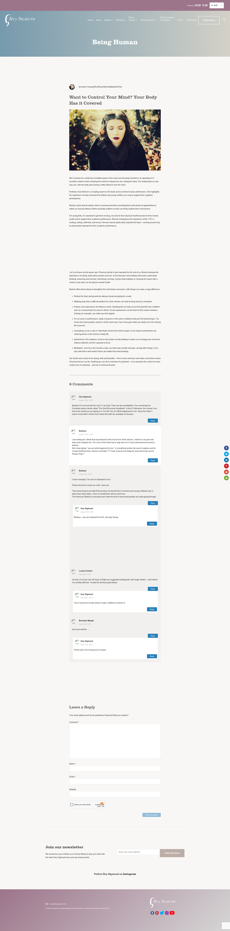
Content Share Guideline (91, 908)
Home (90, 20)
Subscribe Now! (172, 853)
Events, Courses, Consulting (167, 18)
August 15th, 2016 (86, 400)
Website (72, 789)
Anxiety (107, 20)
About (98, 20)
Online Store (209, 20)
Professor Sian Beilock (79, 192)
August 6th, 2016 (85, 474)
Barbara (82, 431)
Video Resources (147, 20)
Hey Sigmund (85, 397)
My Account (192, 20)
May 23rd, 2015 (85, 624)
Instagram (129, 874)
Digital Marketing (66, 908)
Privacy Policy (105, 908)
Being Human (132, 18)
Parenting (119, 20)
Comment (74, 722)
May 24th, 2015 (85, 574)
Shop (179, 20)
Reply (153, 420)
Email (72, 777)
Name (72, 764)
